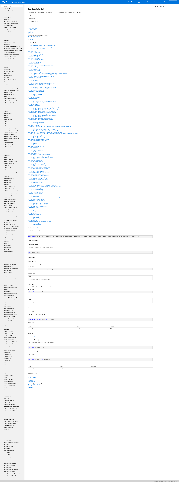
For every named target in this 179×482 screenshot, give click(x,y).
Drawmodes (6, 274)
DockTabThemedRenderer (9, 186)
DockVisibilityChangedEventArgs (10, 188)
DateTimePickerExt (8, 63)
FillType (5, 373)
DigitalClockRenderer (8, 75)
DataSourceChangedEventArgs (10, 21)
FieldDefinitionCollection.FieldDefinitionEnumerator (9, 368)
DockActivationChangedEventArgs (11, 88)
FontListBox (6, 415)
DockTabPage (6, 184)
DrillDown (6, 289)
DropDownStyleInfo (8, 320)
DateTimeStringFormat (8, 65)
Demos (156, 2)
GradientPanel (7, 461)
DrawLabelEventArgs (8, 272)
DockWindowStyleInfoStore (9, 201)
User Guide (150, 2)
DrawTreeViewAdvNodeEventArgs (11, 287)
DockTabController (8, 182)
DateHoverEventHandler (9, 34)
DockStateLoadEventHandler (10, 169)
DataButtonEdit (7, 13)
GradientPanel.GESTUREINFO (10, 463)
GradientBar (6, 444)
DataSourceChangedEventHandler (11, 23)
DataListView (6, 15)
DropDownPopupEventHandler (10, 314)
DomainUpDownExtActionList (10, 209)
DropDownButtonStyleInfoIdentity (11, 302)
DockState (6, 157)
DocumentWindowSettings (9, 203)
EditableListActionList (8, 333)
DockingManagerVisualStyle (9, 134)
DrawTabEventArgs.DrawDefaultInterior (12, 283)
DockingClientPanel (8, 119)
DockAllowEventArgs (8, 92)
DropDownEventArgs (8, 306)
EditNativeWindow (8, 356)
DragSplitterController (8, 251)
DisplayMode (6, 77)
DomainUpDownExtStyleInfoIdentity (11, 218)
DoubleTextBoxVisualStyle (9, 230)
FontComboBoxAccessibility (9, 404)
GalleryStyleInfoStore (8, 433)
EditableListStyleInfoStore (9, 339)
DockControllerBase (8, 107)
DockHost (6, 111)
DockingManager (7, 121)
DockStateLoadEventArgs (9, 167)
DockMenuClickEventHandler (10, 149)
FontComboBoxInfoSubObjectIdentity (12, 406)
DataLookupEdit (7, 17)
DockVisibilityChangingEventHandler (11, 195)
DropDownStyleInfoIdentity (9, 323)
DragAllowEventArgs (8, 232)
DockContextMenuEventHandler (10, 100)
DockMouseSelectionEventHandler (11, 153)
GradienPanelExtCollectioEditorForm (11, 442)
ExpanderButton (7, 358)
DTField (5, 327)
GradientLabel (7, 448)
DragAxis (5, 237)
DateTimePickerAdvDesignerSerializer (11, 58)
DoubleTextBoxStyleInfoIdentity (10, 228)
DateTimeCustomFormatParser (10, 36)
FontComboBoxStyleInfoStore (10, 410)
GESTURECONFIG (7, 436)
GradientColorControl (8, 446)
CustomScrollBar (7, 8)
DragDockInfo (7, 241)
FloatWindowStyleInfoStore (9, 385)
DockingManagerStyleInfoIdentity (11, 130)
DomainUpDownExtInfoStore (10, 214)
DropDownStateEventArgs (9, 316)
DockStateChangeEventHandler (10, 161)
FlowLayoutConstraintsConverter (11, 394)
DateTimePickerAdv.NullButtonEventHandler (13, 48)
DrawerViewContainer (8, 266)
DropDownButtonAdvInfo (9, 295)
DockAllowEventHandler (9, 94)
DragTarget (6, 253)
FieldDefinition (7, 362)
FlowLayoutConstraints (8, 392)
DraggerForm (6, 243)
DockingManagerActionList (9, 123)
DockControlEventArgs (8, 105)
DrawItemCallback (7, 270)
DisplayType (6, 84)
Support (161, 2)
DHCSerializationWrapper (9, 71)
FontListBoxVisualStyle (8, 427)
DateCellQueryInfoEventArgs (10, 27)
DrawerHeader (7, 258)
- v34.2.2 (22, 2)
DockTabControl (7, 180)
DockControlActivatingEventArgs (10, 102)
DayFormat (6, 67)
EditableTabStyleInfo (8, 346)
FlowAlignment (7, 387)
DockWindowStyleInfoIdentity (10, 199)
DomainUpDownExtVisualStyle (10, 220)
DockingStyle (6, 140)
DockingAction (7, 117)
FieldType (6, 371)
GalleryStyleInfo (7, 431)
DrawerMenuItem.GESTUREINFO (10, 262)
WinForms (16, 2)
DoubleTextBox (7, 222)
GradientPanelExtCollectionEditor (11, 469)
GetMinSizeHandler (8, 440)
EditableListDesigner (8, 335)
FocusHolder (6, 398)
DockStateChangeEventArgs (9, 159)
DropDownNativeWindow (9, 310)
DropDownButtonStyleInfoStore (10, 304)
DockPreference (7, 155)
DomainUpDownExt (8, 205)
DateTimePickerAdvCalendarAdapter (11, 54)
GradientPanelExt (7, 467)
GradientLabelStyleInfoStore (10, 457)
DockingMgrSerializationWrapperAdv (11, 138)
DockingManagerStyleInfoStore (10, 132)
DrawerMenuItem (7, 260)
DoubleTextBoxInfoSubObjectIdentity (12, 226)
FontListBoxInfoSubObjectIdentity (11, 421)
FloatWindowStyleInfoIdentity (10, 383)
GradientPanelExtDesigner (9, 471)
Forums (166, 2)
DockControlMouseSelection (10, 109)
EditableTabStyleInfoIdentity (10, 348)
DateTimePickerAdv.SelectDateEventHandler (13, 50)
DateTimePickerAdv (8, 38)
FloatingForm (6, 377)
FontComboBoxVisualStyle (9, 413)
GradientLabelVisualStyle (9, 459)
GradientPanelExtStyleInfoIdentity (11, 475)
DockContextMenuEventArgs (10, 98)
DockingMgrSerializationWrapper (10, 136)
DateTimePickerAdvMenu (9, 60)
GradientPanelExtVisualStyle (10, 478)
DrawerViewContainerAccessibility (11, 268)
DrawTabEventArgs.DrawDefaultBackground (13, 279)
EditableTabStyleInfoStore (9, 350)
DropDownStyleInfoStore (9, 325)
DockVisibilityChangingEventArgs (10, 193)
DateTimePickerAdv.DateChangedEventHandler (9, 41)
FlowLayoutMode (7, 396)
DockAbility (6, 86)
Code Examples (132, 2)
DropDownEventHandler (9, 308)
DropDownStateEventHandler (10, 318)
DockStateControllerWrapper (10, 165)
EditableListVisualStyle (8, 343)
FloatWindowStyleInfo (8, 381)
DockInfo (6, 115)
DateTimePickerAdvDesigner (10, 56)
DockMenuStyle (7, 151)
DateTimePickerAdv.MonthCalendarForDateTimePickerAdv (12, 45)
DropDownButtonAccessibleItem (10, 293)
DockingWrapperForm (8, 142)
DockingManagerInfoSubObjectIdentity (12, 128)
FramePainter (6, 429)
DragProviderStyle (7, 247)
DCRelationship (7, 69)
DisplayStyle (6, 81)
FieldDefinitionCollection (9, 364)
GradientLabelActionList (9, 450)
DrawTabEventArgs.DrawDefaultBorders (12, 281)
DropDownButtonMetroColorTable (11, 297)
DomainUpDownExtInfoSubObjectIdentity (12, 216)
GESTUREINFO (7, 438)
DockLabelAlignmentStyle (9, 144)
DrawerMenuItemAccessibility (10, 264)
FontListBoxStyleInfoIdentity (10, 423)
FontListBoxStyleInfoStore (9, 425)
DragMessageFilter (7, 245)
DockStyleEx (6, 176)
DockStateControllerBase (9, 163)
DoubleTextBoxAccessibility (9, 224)
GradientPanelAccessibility (9, 465)
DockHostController (8, 113)
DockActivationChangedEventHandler (12, 90)
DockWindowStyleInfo (8, 197)
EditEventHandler (7, 354)
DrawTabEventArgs (8, 276)
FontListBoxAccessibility (9, 419)
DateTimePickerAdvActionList (10, 52)
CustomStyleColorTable (9, 10)
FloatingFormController (9, 379)
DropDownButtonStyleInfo (9, 299)
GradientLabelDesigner (8, 452)
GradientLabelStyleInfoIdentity (10, 454)
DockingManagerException (9, 125)
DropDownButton (7, 291)
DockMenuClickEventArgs (9, 146)
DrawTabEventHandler (8, 285)
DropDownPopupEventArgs (9, 312)
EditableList (6, 329)
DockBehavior (7, 96)
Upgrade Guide (142, 2)
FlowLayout (6, 389)
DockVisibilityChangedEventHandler (11, 190)
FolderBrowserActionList (9, 400)
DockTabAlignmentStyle (9, 178)
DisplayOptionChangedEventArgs (11, 79)
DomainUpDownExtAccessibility (10, 207)
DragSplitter (6, 249)
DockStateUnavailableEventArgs (10, 172)
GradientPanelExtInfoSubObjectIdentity (12, 473)
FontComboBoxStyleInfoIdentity (10, 408)
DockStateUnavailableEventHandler (11, 174)
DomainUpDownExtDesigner (10, 211)
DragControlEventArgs (8, 239)
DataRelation (6, 19)
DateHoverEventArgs (8, 31)
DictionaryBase (7, 73)
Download (173, 2)
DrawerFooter (7, 255)
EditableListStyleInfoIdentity (10, 337)
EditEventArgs (7, 352)
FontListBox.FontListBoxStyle (10, 417)
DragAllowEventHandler (9, 234)
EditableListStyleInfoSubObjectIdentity (12, 341)
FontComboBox (7, 402)
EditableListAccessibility (9, 331)
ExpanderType (7, 360)
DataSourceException (8, 25)
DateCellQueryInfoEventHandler (10, 29)
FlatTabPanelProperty (8, 375)
